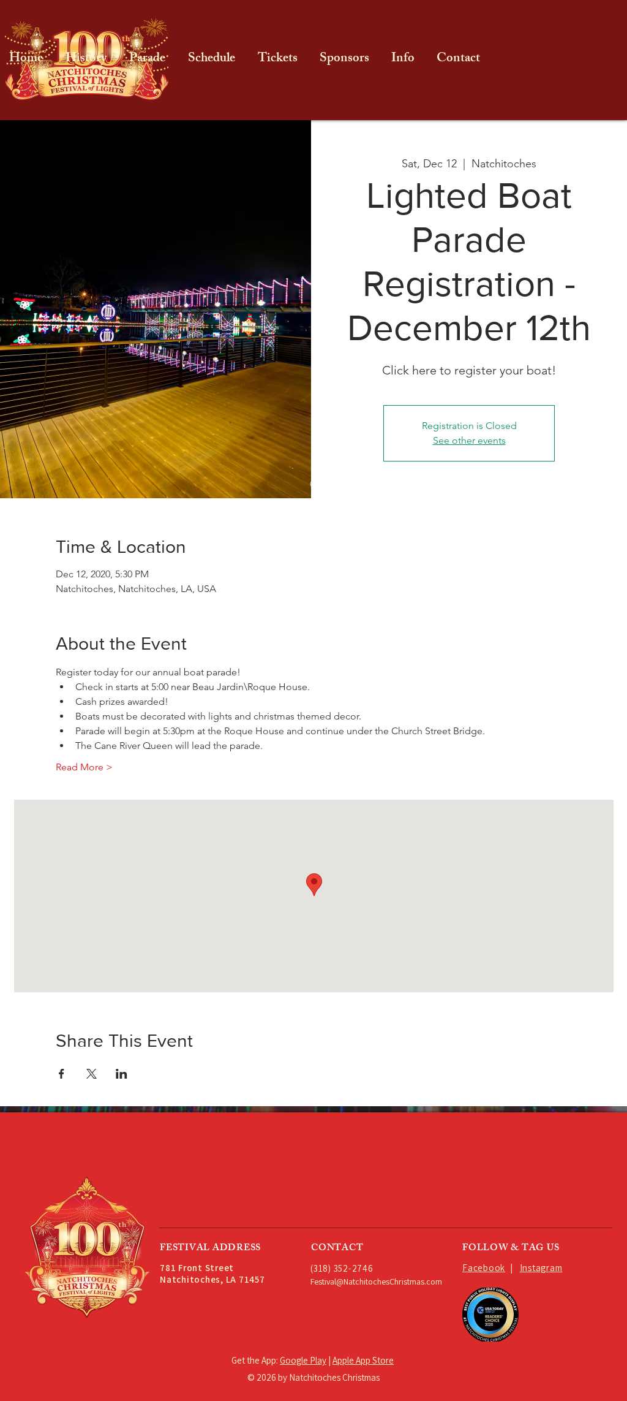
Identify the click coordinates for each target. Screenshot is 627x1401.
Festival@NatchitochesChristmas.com (376, 1281)
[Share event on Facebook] (61, 1074)
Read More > (84, 767)
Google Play (303, 1360)
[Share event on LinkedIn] (121, 1074)
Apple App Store (363, 1360)
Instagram (541, 1268)
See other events (469, 440)
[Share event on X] (91, 1074)
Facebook (483, 1268)
